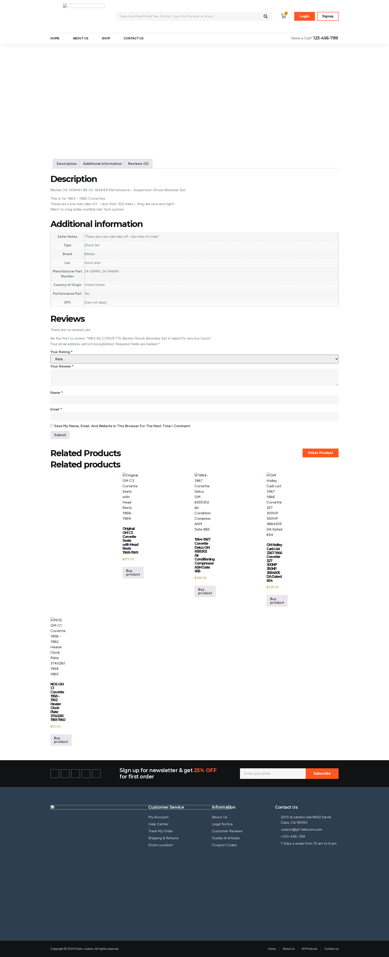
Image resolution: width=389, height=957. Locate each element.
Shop (106, 38)
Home (54, 38)
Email (56, 409)
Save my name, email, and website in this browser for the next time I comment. (122, 426)
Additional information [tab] (102, 163)
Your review (62, 366)
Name (56, 392)
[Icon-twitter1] (65, 773)
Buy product (133, 572)
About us (80, 38)
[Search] (265, 16)
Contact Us (133, 38)
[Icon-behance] (85, 773)
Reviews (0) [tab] (138, 163)
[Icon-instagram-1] (75, 773)
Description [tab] (67, 163)
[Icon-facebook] (54, 773)
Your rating (61, 352)
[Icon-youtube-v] (96, 773)
